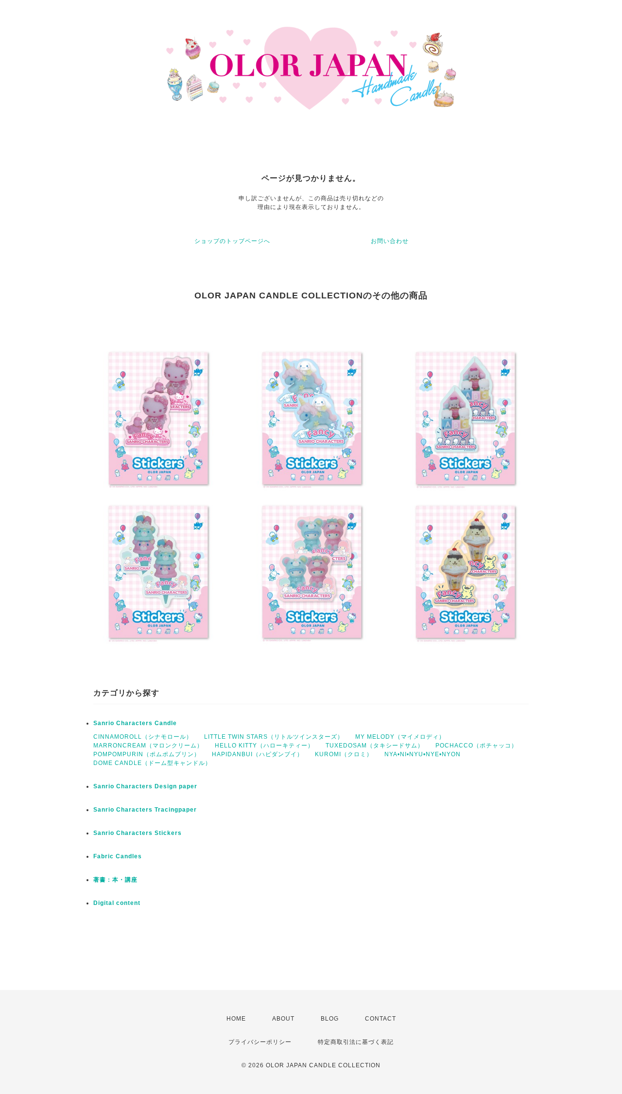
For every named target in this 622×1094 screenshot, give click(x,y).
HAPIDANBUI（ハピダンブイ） (257, 754)
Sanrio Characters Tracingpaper (145, 809)
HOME (236, 1018)
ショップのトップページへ (232, 241)
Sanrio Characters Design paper (145, 786)
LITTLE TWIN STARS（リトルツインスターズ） (274, 736)
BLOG (330, 1018)
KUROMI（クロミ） (344, 754)
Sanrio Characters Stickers (137, 833)
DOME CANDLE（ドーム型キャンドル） (152, 763)
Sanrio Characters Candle (135, 723)
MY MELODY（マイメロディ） (400, 736)
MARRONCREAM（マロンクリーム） (148, 745)
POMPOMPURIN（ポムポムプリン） (146, 754)
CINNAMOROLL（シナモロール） (142, 736)
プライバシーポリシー (260, 1042)
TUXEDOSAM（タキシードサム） (375, 745)
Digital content (116, 903)
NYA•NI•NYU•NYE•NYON (422, 754)
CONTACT (380, 1018)
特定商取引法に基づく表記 (356, 1042)
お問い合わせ (390, 241)
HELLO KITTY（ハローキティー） (264, 745)
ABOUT (283, 1018)
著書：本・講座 (115, 879)
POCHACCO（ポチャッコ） (476, 745)
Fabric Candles (117, 856)
